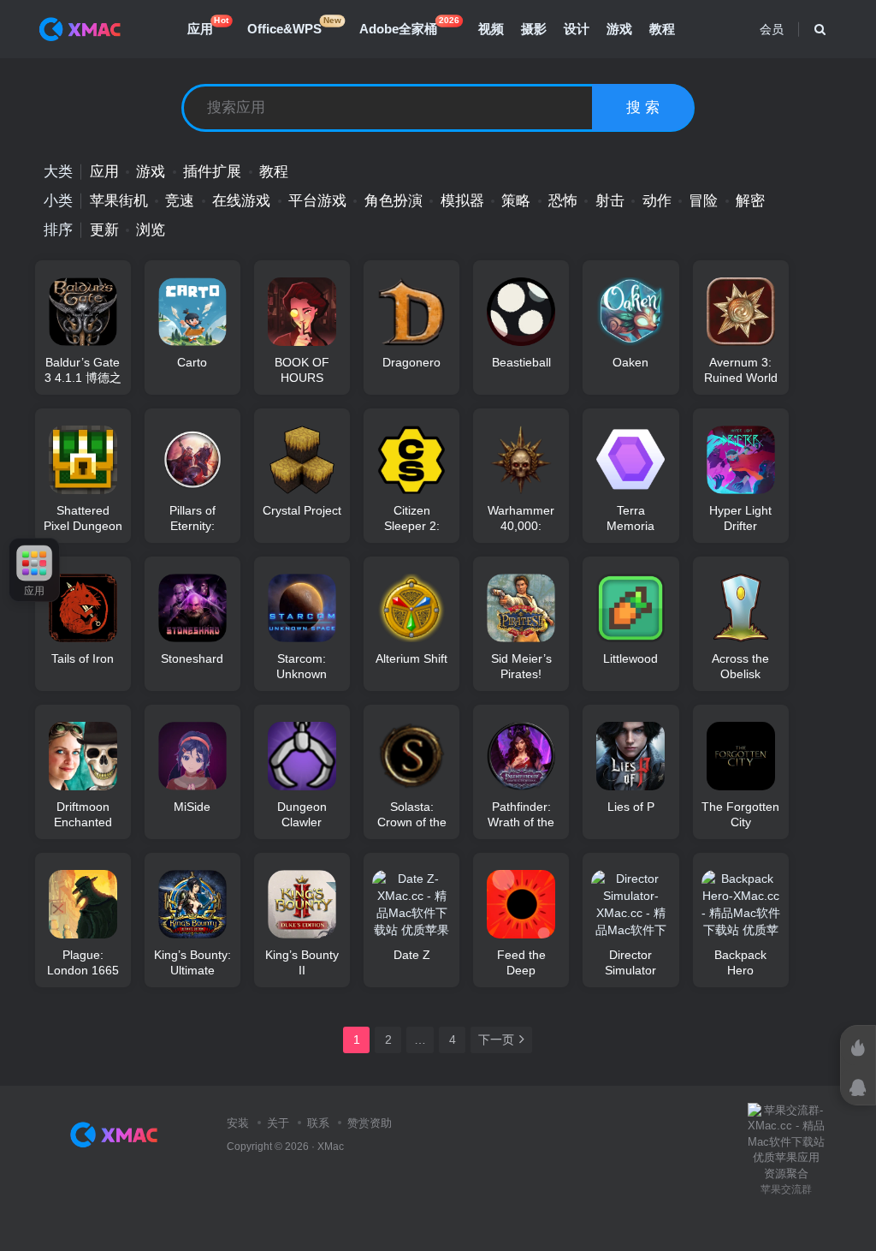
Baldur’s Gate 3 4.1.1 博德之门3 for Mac (82, 369)
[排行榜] (858, 1048)
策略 (515, 201)
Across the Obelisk (740, 666)
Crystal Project (302, 510)
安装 (238, 1123)
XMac (330, 1146)
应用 (207, 25)
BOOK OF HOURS (302, 369)
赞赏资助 (369, 1123)
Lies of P (630, 806)
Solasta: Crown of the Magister (412, 814)
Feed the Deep (521, 962)
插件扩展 (212, 172)
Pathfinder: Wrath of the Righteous (521, 814)
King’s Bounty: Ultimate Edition (192, 962)
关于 (278, 1123)
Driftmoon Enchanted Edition (83, 814)
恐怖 (562, 201)
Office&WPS (294, 25)
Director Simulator (630, 962)
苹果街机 (119, 201)
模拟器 (462, 201)
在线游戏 (241, 201)
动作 (657, 201)
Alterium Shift (411, 658)
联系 (318, 1123)
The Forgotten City (740, 814)
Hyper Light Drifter (740, 518)
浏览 (150, 230)
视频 (491, 28)
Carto (192, 362)
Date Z (412, 955)
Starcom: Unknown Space (301, 666)
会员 (772, 29)
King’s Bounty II (302, 962)
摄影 (534, 28)
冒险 (703, 201)
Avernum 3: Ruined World (741, 369)
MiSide (192, 806)
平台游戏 (317, 201)
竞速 (179, 201)
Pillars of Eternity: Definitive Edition (192, 518)
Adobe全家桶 (409, 25)
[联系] (858, 1087)
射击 (609, 201)
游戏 (619, 28)
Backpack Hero (740, 962)
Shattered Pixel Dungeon (83, 518)
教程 (662, 28)
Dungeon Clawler (302, 814)
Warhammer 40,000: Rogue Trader (521, 518)
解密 (750, 201)
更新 (104, 230)
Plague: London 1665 (83, 962)
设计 (576, 28)
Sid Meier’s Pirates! (521, 666)
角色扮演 (393, 201)
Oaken (630, 362)
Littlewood (630, 658)
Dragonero (411, 362)
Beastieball (521, 362)
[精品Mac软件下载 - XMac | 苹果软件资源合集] (117, 1134)
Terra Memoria (630, 518)
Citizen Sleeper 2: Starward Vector (412, 518)
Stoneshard (192, 658)
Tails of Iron (82, 658)
